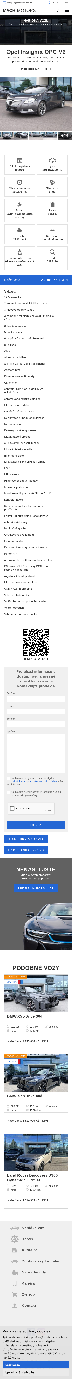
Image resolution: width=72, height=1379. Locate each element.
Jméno (11, 693)
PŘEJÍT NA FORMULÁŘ (36, 888)
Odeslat (36, 825)
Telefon (11, 718)
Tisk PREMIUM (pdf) (26, 838)
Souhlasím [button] (12, 1364)
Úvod (12, 25)
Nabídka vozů (27, 25)
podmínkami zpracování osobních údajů (34, 781)
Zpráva (11, 731)
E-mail (10, 706)
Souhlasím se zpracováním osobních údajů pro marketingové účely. (36, 794)
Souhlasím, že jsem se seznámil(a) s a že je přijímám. (35, 781)
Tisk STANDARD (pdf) (26, 850)
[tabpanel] (36, 30)
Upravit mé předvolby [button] (20, 1372)
